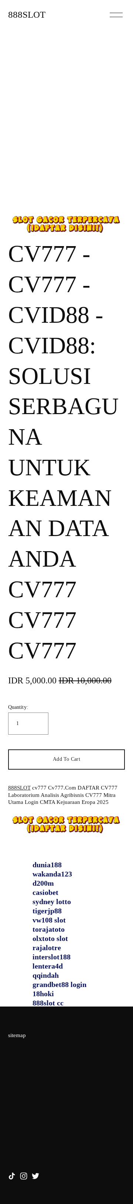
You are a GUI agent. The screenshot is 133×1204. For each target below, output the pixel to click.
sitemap (17, 1035)
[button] (66, 759)
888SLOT (26, 15)
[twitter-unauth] (35, 1176)
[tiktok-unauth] (12, 1176)
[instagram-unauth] (23, 1176)
